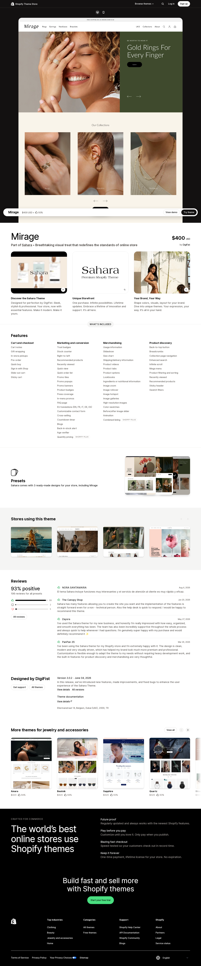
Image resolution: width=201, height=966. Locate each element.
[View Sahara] (157, 475)
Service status (163, 943)
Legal (158, 938)
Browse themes (143, 3)
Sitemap (84, 957)
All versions (78, 689)
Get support (19, 687)
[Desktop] (97, 12)
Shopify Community (129, 938)
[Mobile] (103, 12)
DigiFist (186, 244)
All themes (37, 687)
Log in (171, 3)
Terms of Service (20, 957)
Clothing (51, 927)
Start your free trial (100, 900)
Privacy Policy (39, 957)
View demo (171, 212)
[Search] (163, 4)
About (159, 927)
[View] (31, 542)
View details (63, 689)
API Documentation (129, 932)
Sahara (27, 245)
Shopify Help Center (129, 927)
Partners (160, 932)
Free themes (89, 932)
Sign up (184, 3)
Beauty (50, 932)
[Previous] (181, 519)
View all (171, 730)
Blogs (122, 943)
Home (50, 943)
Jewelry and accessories (60, 938)
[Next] (188, 519)
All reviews (19, 616)
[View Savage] (140, 475)
